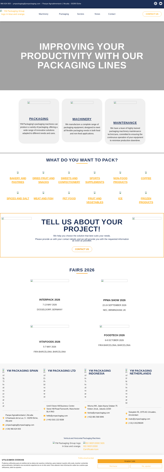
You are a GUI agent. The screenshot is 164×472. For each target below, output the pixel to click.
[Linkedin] (155, 3)
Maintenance (125, 122)
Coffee (146, 178)
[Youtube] (160, 3)
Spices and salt (18, 198)
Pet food (69, 198)
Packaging (38, 118)
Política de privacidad (86, 458)
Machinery (82, 119)
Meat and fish (43, 198)
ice (120, 198)
